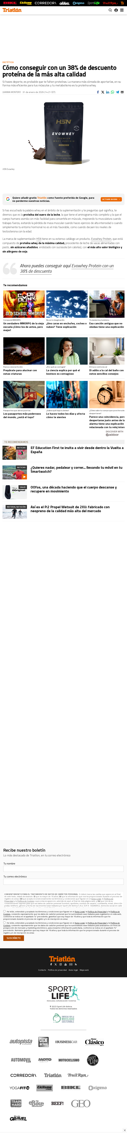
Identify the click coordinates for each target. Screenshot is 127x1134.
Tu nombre (9, 863)
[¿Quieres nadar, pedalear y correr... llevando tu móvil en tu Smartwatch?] (14, 472)
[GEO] (81, 1103)
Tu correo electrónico (15, 876)
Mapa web (84, 970)
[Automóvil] (21, 1060)
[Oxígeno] (98, 1088)
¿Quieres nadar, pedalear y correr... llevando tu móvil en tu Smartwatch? (76, 469)
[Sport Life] (92, 1060)
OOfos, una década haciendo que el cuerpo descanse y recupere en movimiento (74, 489)
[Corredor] (23, 1075)
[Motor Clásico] (94, 1042)
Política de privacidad (57, 970)
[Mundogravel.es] (65, 3)
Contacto (42, 970)
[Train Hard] (16, 1103)
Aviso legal (73, 970)
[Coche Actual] (43, 1042)
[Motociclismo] (69, 1060)
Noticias (21, 447)
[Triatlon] (12, 10)
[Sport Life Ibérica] (63, 994)
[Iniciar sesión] (116, 10)
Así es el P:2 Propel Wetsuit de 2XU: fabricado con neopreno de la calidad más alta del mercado (70, 509)
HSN (38, 239)
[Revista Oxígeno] (78, 3)
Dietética (8, 62)
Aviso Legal (96, 898)
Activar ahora (109, 199)
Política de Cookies (25, 901)
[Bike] (71, 1088)
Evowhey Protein (101, 239)
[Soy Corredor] (45, 3)
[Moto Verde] (45, 1060)
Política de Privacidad (97, 911)
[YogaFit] (19, 1088)
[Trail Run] (110, 3)
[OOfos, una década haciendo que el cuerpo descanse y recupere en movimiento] (14, 492)
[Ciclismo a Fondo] (44, 1088)
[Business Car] (66, 1041)
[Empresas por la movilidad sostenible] (63, 1018)
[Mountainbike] (10, 3)
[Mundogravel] (18, 1118)
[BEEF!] (57, 1103)
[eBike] (36, 1103)
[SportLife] (93, 3)
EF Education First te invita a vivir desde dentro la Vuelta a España (77, 449)
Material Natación (16, 506)
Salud (23, 487)
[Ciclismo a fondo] (26, 3)
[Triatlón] (52, 1075)
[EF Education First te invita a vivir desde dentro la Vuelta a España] (14, 453)
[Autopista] (21, 1042)
